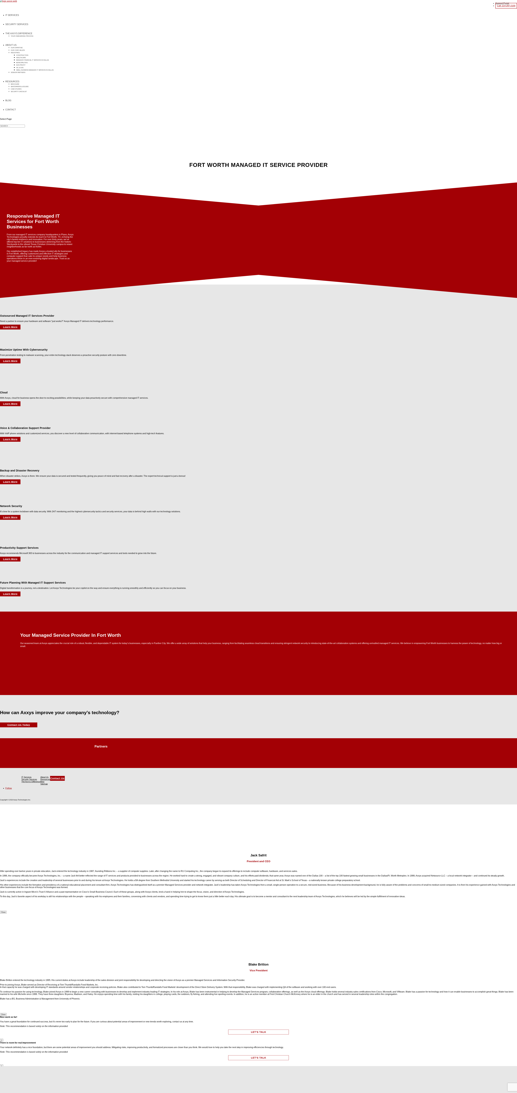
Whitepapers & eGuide (20, 86)
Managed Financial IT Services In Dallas (32, 60)
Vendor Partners (18, 72)
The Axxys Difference (18, 33)
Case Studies (16, 89)
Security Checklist (19, 91)
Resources (12, 81)
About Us (11, 45)
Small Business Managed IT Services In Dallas (35, 70)
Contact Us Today (18, 725)
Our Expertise (17, 47)
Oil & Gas (19, 67)
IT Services (12, 15)
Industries (15, 52)
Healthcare (21, 57)
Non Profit (20, 65)
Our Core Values (18, 50)
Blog (8, 100)
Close (3, 912)
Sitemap (44, 784)
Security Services (16, 24)
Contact (10, 109)
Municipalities (22, 62)
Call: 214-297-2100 (506, 6)
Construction (22, 55)
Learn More (10, 327)
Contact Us (57, 778)
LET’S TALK (258, 1032)
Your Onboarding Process (22, 36)
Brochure (15, 84)
